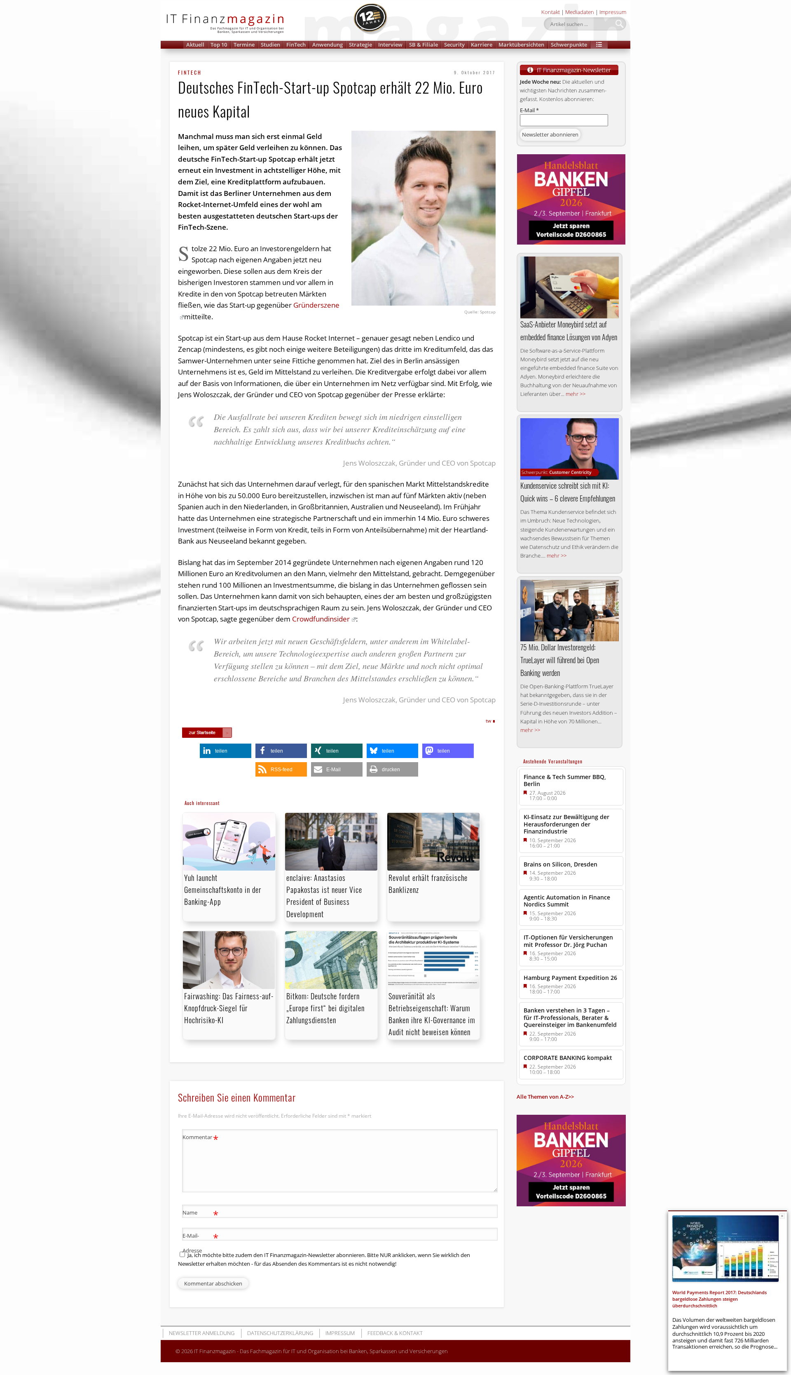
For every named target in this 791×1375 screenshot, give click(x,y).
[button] (599, 45)
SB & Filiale (423, 44)
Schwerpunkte (569, 44)
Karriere (481, 44)
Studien (270, 44)
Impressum (612, 12)
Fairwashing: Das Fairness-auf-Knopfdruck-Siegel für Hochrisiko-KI (229, 1008)
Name (200, 1214)
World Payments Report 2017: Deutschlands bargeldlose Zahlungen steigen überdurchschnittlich (719, 1299)
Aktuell (195, 44)
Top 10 (219, 44)
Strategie (360, 44)
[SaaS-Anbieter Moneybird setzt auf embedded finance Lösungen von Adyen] (569, 287)
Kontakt (550, 12)
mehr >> (575, 394)
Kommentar (200, 1138)
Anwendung (327, 44)
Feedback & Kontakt (395, 1333)
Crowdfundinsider (321, 619)
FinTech (296, 44)
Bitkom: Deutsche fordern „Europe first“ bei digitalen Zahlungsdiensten (325, 1008)
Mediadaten (579, 12)
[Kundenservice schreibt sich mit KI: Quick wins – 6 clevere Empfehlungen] (569, 449)
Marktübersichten (521, 44)
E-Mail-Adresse (200, 1242)
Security (454, 44)
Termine (244, 44)
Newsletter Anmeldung (201, 1333)
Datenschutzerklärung (280, 1333)
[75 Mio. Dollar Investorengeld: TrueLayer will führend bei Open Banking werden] (569, 611)
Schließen (782, 1216)
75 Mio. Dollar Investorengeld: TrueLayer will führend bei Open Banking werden (559, 660)
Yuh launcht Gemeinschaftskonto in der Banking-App (222, 889)
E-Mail (529, 110)
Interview (390, 44)
